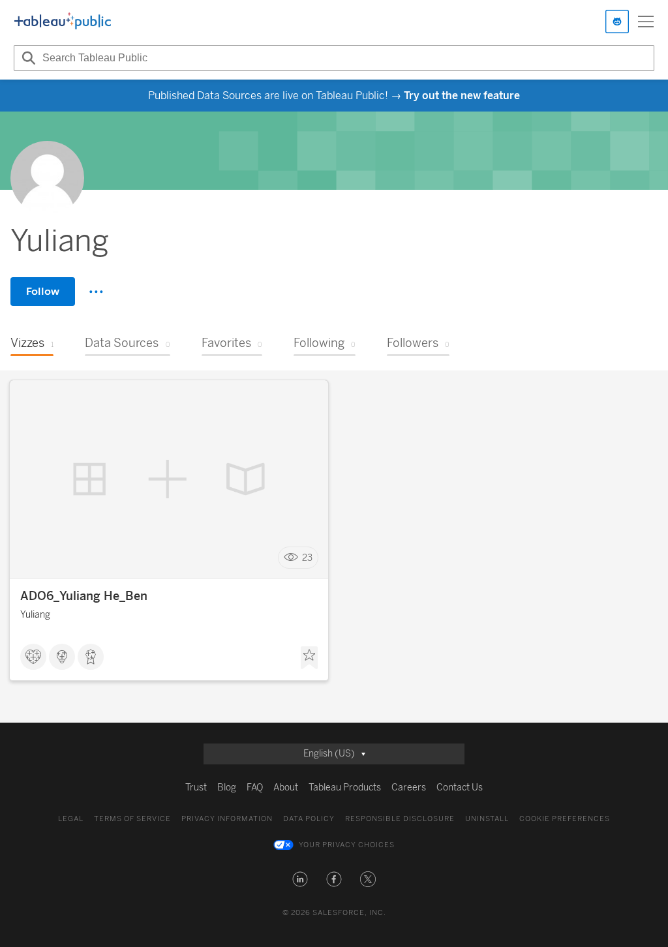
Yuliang (35, 614)
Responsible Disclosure (400, 819)
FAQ (255, 787)
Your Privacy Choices (347, 845)
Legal (71, 819)
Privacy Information (227, 819)
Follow (42, 291)
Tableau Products (345, 787)
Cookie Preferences (564, 819)
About (285, 787)
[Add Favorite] (309, 658)
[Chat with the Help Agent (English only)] (617, 21)
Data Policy (309, 819)
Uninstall (487, 819)
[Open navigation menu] (646, 21)
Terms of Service (132, 819)
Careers (408, 787)
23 (307, 558)
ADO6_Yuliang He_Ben (83, 596)
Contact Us (459, 787)
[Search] (26, 58)
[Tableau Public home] (62, 21)
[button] (300, 879)
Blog (226, 787)
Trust (196, 787)
